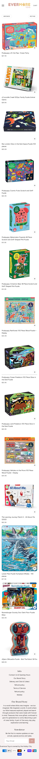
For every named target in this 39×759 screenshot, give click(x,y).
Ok (32, 741)
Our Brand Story (19, 678)
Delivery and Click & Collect (19, 682)
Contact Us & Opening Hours (19, 675)
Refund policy (19, 685)
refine (32, 16)
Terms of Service (19, 688)
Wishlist (19, 695)
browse (7, 16)
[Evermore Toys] (19, 5)
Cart (35, 5)
